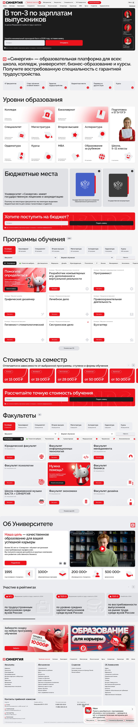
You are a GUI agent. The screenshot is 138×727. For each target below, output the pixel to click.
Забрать (16, 648)
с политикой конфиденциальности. (43, 48)
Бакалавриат (63, 659)
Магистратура (83, 659)
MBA (127, 659)
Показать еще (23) (69, 511)
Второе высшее (94, 659)
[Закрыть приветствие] (83, 705)
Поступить (9, 457)
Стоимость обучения (116, 720)
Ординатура (120, 659)
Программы (101, 720)
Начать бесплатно (94, 2)
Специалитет (73, 659)
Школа (133, 659)
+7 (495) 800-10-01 (61, 707)
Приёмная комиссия (44, 659)
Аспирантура (110, 659)
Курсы (103, 659)
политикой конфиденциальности (44, 227)
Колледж (55, 659)
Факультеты (90, 720)
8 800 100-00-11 (61, 704)
